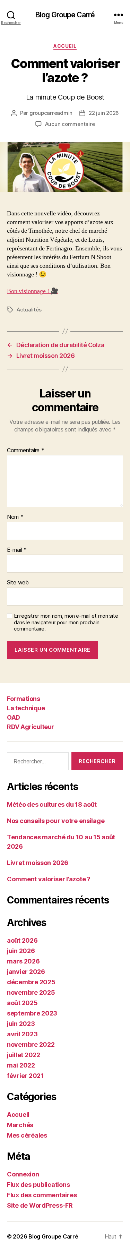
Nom (15, 517)
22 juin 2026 (104, 113)
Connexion (23, 1174)
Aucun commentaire (70, 124)
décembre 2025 (31, 982)
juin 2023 (21, 1023)
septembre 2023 (32, 1013)
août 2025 (22, 1002)
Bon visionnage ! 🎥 (32, 291)
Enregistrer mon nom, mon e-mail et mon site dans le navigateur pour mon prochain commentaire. (66, 622)
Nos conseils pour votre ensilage (55, 820)
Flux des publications (38, 1184)
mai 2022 (21, 1065)
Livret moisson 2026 (37, 862)
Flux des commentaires (42, 1195)
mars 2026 (23, 961)
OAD (13, 717)
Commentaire (25, 450)
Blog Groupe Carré (65, 14)
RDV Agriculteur (30, 726)
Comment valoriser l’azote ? (48, 879)
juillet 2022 (23, 1055)
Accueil (65, 46)
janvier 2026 (26, 971)
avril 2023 (22, 1034)
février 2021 (25, 1075)
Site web (18, 583)
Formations (23, 698)
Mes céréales (27, 1135)
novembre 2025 (31, 992)
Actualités (29, 309)
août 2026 (22, 940)
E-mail (17, 550)
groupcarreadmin (50, 113)
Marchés (20, 1125)
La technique (26, 708)
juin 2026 (21, 950)
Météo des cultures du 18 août (52, 804)
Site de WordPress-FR (40, 1205)
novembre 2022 (31, 1044)
